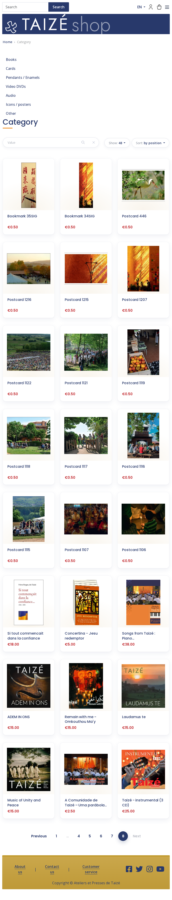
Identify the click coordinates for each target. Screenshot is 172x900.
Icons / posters (18, 104)
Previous (39, 836)
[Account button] (150, 7)
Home (7, 42)
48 (116, 143)
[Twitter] (139, 869)
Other (11, 113)
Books (11, 59)
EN (140, 6)
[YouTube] (160, 869)
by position (149, 143)
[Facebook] (129, 869)
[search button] (83, 142)
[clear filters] (93, 142)
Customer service (91, 869)
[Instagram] (149, 869)
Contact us (52, 869)
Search (58, 6)
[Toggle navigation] (167, 7)
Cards (10, 68)
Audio (11, 95)
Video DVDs (16, 86)
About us (20, 869)
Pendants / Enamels (23, 77)
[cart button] (159, 7)
